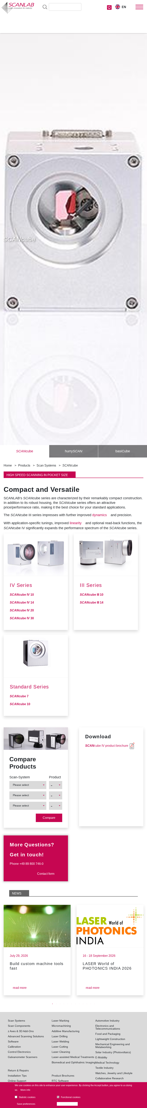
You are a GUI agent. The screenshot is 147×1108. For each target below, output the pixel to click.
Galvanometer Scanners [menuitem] (22, 1057)
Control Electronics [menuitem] (19, 1052)
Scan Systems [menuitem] (16, 1020)
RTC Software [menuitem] (60, 1080)
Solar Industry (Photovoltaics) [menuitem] (113, 1052)
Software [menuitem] (13, 1041)
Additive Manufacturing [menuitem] (65, 1031)
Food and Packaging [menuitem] (107, 1033)
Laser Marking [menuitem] (60, 1020)
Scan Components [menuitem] (19, 1025)
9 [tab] (83, 1004)
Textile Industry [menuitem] (104, 1067)
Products (24, 465)
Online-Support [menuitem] (17, 1080)
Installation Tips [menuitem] (17, 1075)
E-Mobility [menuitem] (101, 1057)
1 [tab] (52, 1004)
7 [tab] (75, 1004)
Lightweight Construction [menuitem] (110, 1039)
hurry (73, 451)
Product (55, 777)
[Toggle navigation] (139, 7)
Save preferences (26, 1104)
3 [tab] (60, 1004)
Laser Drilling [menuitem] (60, 1036)
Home (8, 465)
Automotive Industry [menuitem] (107, 1020)
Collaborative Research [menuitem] (109, 1078)
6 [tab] (72, 1004)
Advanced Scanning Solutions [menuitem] (26, 1036)
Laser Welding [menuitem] (60, 1041)
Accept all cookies (68, 1104)
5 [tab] (68, 1004)
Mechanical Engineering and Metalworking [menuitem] (112, 1045)
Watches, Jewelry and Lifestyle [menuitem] (113, 1073)
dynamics (99, 515)
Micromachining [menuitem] (61, 1025)
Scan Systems (46, 465)
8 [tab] (79, 1004)
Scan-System (19, 777)
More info (25, 1090)
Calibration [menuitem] (14, 1046)
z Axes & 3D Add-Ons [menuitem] (21, 1031)
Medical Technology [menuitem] (107, 1062)
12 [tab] (94, 1004)
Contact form (45, 873)
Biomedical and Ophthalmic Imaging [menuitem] (73, 1062)
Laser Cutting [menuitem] (60, 1046)
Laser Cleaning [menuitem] (61, 1052)
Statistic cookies (27, 1097)
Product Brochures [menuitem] (63, 1075)
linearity (76, 523)
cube (24, 451)
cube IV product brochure (106, 745)
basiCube (122, 451)
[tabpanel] (37, 950)
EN (124, 7)
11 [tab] (91, 1004)
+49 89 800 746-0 (31, 863)
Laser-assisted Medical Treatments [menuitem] (73, 1057)
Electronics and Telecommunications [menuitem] (107, 1027)
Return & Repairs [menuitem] (18, 1070)
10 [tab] (87, 1004)
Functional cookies (70, 1097)
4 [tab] (64, 1004)
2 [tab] (56, 1004)
